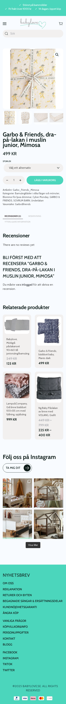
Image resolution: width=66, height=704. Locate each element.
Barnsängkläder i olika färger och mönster (37, 193)
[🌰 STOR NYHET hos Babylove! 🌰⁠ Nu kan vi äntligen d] (48, 524)
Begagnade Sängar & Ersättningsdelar (33, 601)
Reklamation (12, 589)
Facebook (10, 652)
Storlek (7, 161)
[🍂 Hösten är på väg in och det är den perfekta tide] (48, 493)
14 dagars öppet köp (50, 9)
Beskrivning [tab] (34, 216)
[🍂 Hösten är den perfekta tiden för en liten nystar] (17, 493)
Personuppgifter (16, 632)
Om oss (8, 583)
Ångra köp (11, 613)
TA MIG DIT (13, 468)
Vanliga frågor (14, 621)
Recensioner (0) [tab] (13, 216)
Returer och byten (17, 595)
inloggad (27, 284)
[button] (4, 24)
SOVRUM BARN (21, 200)
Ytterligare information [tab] (17, 221)
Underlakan (37, 200)
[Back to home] (33, 24)
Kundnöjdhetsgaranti (20, 607)
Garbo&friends (23, 204)
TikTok (7, 664)
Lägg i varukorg (45, 180)
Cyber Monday (41, 197)
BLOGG (7, 644)
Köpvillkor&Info (15, 626)
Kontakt (9, 638)
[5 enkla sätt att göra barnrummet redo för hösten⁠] (17, 524)
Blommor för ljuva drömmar (17, 197)
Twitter (9, 670)
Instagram (11, 658)
